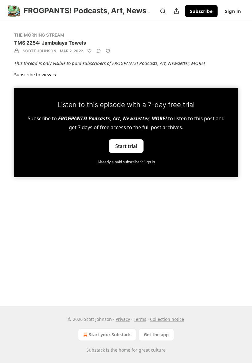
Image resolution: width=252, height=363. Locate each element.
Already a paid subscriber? (126, 162)
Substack (95, 350)
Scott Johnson (39, 51)
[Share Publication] (176, 11)
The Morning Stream (39, 35)
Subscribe (201, 11)
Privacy (123, 319)
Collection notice (167, 319)
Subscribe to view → (35, 74)
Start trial (126, 145)
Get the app (156, 334)
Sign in (233, 11)
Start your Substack (110, 334)
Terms (140, 319)
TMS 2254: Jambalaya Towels (50, 43)
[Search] (163, 11)
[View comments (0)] (99, 50)
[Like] (89, 50)
